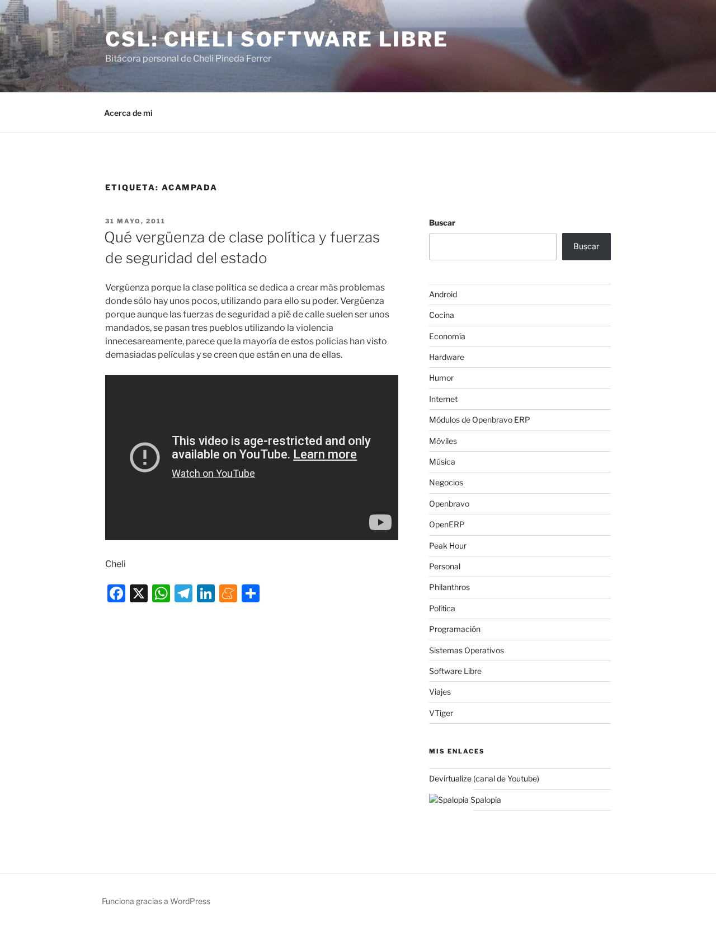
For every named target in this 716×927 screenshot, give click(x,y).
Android (443, 294)
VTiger (441, 713)
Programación (455, 629)
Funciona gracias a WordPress (156, 901)
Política (442, 608)
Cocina (441, 315)
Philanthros (449, 587)
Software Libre (455, 671)
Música (442, 461)
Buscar (442, 222)
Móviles (443, 441)
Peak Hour (448, 545)
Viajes (440, 691)
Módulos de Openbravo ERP (479, 419)
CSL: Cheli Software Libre (277, 39)
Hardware (446, 357)
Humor (441, 377)
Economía (447, 336)
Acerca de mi (128, 113)
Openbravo (449, 503)
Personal (444, 566)
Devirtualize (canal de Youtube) (484, 778)
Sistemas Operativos (466, 650)
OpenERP (447, 524)
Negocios (446, 482)
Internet (443, 399)
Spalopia (485, 799)
